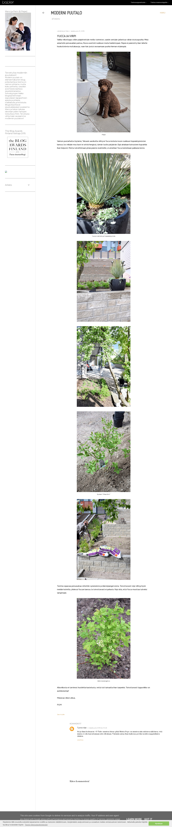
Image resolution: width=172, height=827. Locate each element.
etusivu (56, 19)
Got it (148, 819)
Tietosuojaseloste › (138, 2)
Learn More (134, 819)
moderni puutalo (66, 13)
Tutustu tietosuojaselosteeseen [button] (36, 825)
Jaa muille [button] (60, 714)
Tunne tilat (82, 728)
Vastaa (80, 740)
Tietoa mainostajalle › (159, 2)
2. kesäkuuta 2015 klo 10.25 (97, 728)
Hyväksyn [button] (158, 823)
